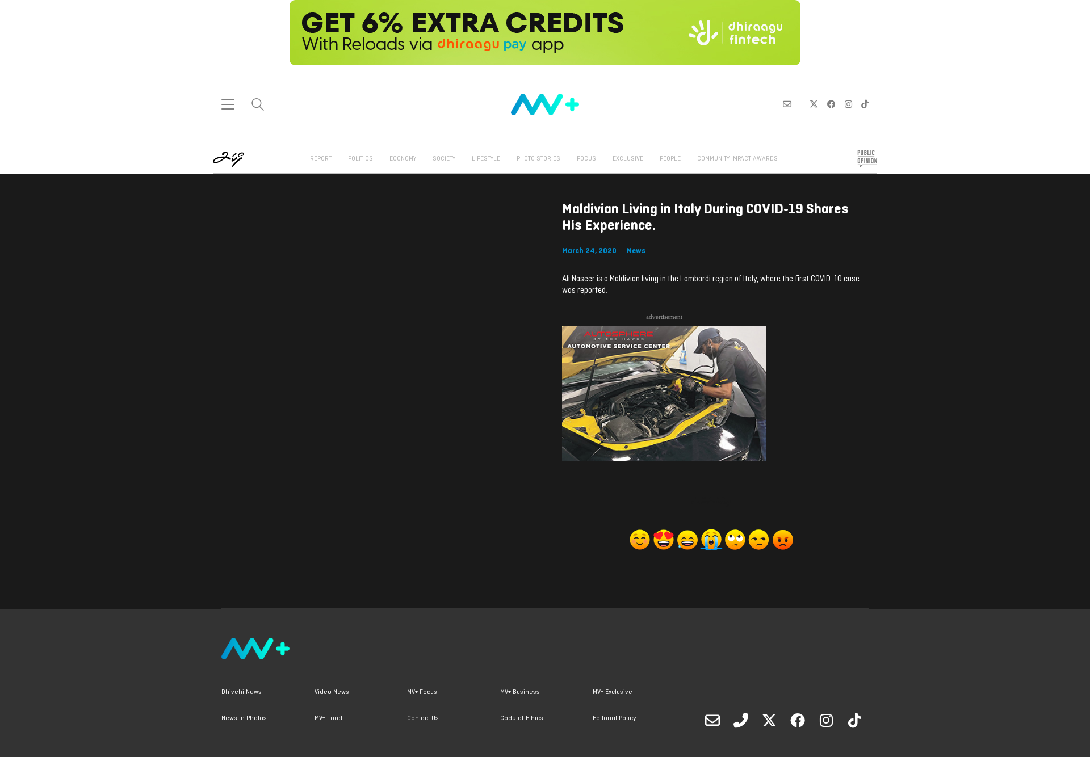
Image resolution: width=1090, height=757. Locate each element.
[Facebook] (797, 720)
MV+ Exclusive (612, 692)
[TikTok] (854, 720)
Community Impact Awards (737, 158)
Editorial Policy (614, 718)
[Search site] (257, 105)
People (670, 158)
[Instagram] (826, 720)
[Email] (712, 720)
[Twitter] (769, 720)
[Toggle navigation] (227, 104)
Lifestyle (486, 158)
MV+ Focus (422, 692)
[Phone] (741, 720)
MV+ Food (328, 718)
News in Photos (244, 718)
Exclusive (628, 158)
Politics (360, 158)
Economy (402, 158)
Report (321, 158)
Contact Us (423, 718)
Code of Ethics (521, 718)
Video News (332, 692)
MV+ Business (520, 692)
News (636, 251)
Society (444, 158)
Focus (586, 158)
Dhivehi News (241, 692)
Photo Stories (538, 158)
